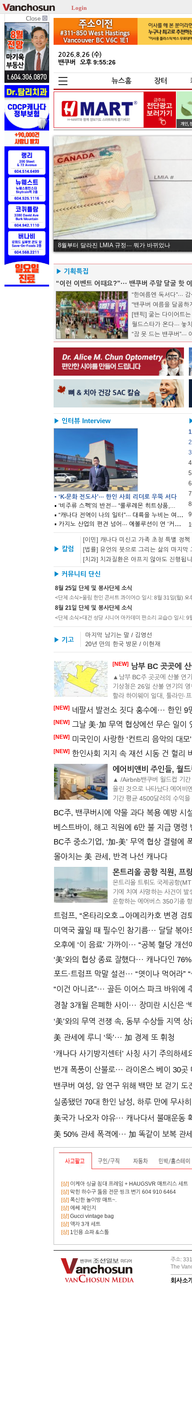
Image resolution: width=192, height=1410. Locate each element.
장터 (160, 80)
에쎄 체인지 (78, 1208)
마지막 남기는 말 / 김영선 (118, 635)
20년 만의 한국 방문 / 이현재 (122, 644)
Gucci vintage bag (87, 1216)
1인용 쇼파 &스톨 (85, 1232)
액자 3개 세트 (80, 1224)
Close (34, 18)
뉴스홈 (122, 80)
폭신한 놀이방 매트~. (89, 1200)
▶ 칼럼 (64, 549)
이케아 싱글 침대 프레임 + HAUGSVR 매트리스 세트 (124, 1184)
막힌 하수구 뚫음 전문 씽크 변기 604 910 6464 (118, 1192)
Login (79, 7)
